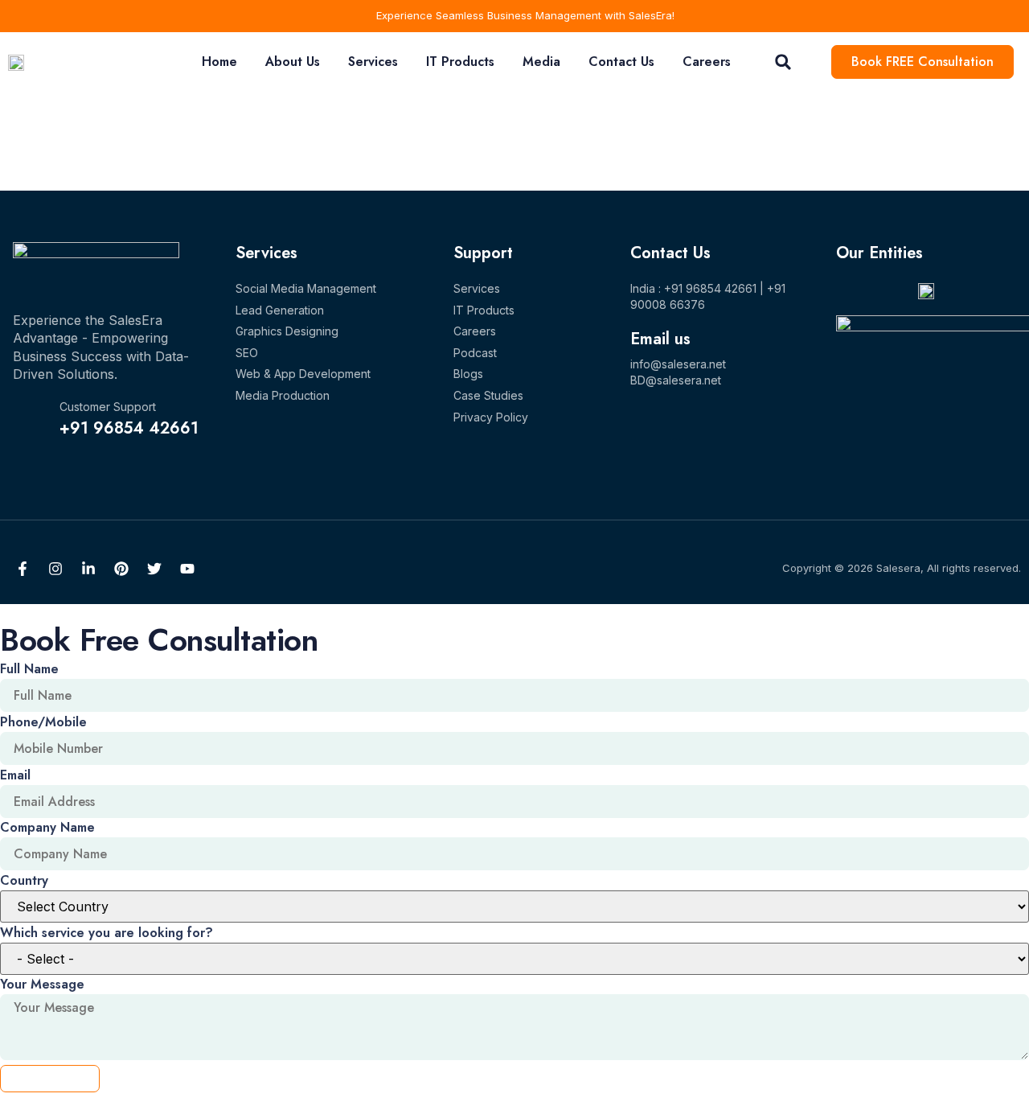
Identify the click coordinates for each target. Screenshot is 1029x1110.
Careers (707, 61)
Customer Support (107, 406)
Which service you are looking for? (106, 932)
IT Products (460, 61)
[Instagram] (55, 568)
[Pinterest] (121, 568)
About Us (292, 61)
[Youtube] (187, 568)
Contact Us (621, 61)
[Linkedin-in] (88, 568)
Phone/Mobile (43, 722)
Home (219, 61)
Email (15, 775)
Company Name (47, 827)
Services (373, 61)
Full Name (29, 669)
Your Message (42, 984)
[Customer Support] (30, 420)
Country (24, 880)
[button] (783, 62)
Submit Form (50, 1078)
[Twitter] (154, 568)
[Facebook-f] (22, 568)
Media (541, 61)
